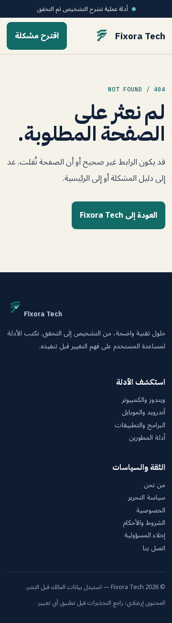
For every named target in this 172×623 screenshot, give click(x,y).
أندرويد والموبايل (143, 412)
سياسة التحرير (146, 497)
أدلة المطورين (147, 438)
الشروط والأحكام (144, 523)
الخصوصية (150, 510)
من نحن (154, 485)
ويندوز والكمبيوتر (143, 400)
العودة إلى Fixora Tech (118, 215)
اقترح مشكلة (37, 36)
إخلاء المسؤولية (144, 535)
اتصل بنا (154, 548)
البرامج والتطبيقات (140, 425)
